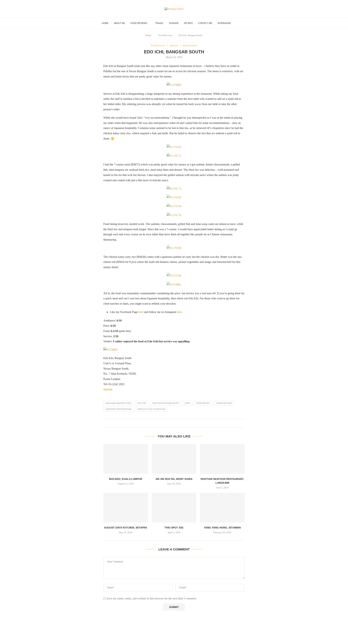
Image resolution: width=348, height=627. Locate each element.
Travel (159, 23)
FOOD (187, 403)
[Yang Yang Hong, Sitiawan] (222, 507)
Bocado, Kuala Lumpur (125, 479)
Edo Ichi (141, 403)
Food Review (203, 403)
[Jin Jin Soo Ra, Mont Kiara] (174, 459)
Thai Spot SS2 (173, 527)
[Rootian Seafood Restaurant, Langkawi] (222, 459)
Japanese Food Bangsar (118, 409)
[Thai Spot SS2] (174, 507)
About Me (119, 23)
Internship (224, 23)
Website (107, 389)
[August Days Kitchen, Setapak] (125, 507)
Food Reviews (138, 23)
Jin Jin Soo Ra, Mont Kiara (173, 479)
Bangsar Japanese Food (118, 403)
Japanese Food (224, 403)
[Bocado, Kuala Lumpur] (125, 459)
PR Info (188, 23)
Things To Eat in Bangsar (151, 409)
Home (105, 23)
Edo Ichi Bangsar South (165, 403)
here (140, 312)
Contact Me (205, 23)
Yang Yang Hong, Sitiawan (222, 527)
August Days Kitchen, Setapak (125, 527)
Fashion (174, 23)
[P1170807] (110, 349)
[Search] (244, 23)
